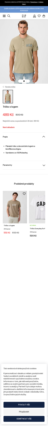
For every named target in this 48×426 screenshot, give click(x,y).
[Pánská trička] (3, 87)
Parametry (7, 165)
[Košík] (43, 16)
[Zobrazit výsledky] (8, 16)
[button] (24, 81)
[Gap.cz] (24, 16)
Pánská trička (10, 87)
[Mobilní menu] (4, 16)
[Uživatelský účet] (34, 16)
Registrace (34, 2)
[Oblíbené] (39, 16)
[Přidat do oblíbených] (24, 194)
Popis (5, 137)
